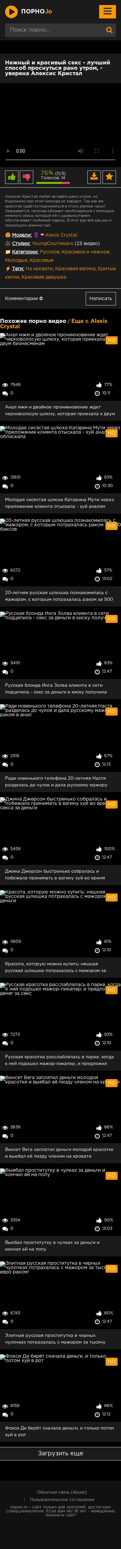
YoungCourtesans (52, 244)
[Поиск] (109, 30)
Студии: (21, 244)
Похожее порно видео (33, 321)
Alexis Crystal (61, 235)
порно (36, 11)
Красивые (41, 260)
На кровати (39, 269)
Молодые (16, 260)
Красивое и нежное (85, 252)
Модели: (22, 235)
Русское (49, 252)
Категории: (25, 252)
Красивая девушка (44, 277)
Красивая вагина (75, 269)
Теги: (18, 269)
